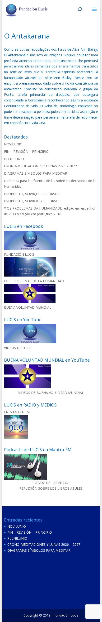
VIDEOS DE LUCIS (18, 347)
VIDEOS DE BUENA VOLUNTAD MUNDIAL (51, 392)
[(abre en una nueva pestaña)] (30, 248)
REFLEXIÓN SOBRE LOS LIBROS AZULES (51, 488)
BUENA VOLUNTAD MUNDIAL (27, 307)
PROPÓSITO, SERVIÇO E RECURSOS (32, 193)
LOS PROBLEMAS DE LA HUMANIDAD (34, 281)
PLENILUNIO (14, 159)
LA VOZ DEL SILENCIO (50, 482)
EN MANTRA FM (17, 412)
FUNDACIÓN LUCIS (19, 254)
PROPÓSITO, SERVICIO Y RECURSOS (32, 201)
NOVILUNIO (13, 144)
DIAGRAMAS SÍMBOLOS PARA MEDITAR (35, 173)
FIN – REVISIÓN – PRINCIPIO (26, 151)
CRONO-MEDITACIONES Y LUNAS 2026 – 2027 (40, 166)
